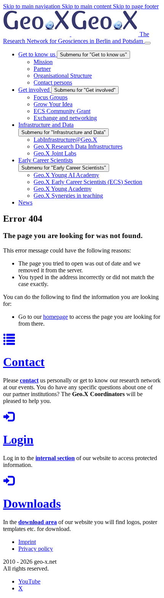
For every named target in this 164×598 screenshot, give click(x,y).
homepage (55, 316)
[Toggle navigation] (148, 43)
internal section (55, 458)
